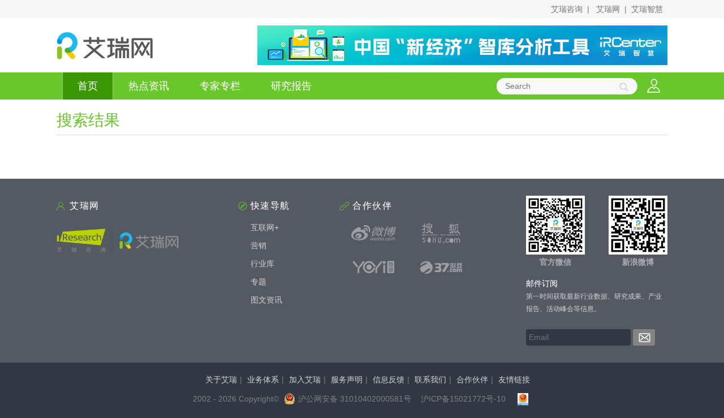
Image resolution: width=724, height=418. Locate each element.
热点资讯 (148, 86)
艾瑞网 (608, 9)
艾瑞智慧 (647, 9)
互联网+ (265, 227)
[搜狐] (441, 233)
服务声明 (347, 379)
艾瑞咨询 (567, 9)
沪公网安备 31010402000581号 (354, 398)
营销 (258, 245)
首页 (87, 86)
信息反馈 (388, 379)
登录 (653, 86)
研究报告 (291, 86)
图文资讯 (266, 299)
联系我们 (430, 379)
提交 (644, 337)
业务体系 (263, 379)
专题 (258, 281)
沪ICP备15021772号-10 (463, 398)
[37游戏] (441, 267)
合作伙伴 (472, 379)
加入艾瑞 (305, 379)
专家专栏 (220, 86)
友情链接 (514, 379)
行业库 (262, 263)
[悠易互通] (374, 267)
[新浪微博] (374, 233)
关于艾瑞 (221, 379)
